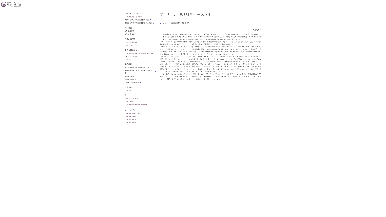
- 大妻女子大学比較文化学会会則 (136, 104)
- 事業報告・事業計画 (132, 98)
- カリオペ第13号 (130, 122)
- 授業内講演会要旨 (131, 42)
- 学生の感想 (129, 45)
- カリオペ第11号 (130, 119)
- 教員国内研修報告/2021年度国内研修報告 (139, 53)
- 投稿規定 (128, 91)
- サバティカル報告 (131, 56)
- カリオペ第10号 (130, 116)
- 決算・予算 (129, 101)
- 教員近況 (128, 59)
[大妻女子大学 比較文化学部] (11, 4)
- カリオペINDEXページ (133, 113)
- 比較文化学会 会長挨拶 (133, 17)
